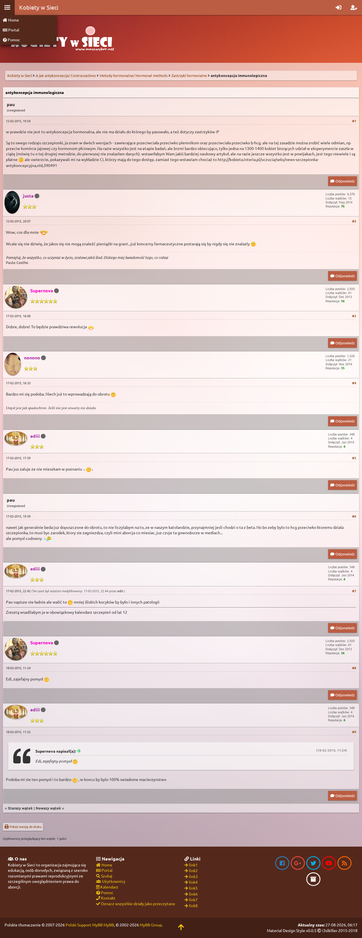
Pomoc (13, 39)
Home (13, 19)
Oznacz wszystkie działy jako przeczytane (137, 903)
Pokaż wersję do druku (25, 826)
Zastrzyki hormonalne (189, 75)
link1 (193, 864)
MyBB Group (151, 924)
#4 (354, 383)
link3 (193, 876)
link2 (193, 870)
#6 (354, 516)
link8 (193, 905)
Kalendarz (109, 886)
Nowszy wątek (48, 808)
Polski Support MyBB (84, 924)
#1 (354, 121)
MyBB (109, 924)
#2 (354, 221)
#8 (354, 668)
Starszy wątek (20, 808)
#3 (354, 316)
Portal (13, 29)
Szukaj (106, 875)
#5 (354, 458)
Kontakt (107, 897)
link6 (193, 893)
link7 (193, 899)
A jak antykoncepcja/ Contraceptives (66, 75)
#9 (354, 731)
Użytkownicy (113, 881)
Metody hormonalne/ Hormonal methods (134, 75)
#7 (354, 591)
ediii (120, 591)
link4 (193, 882)
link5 (193, 887)
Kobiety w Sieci (19, 75)
